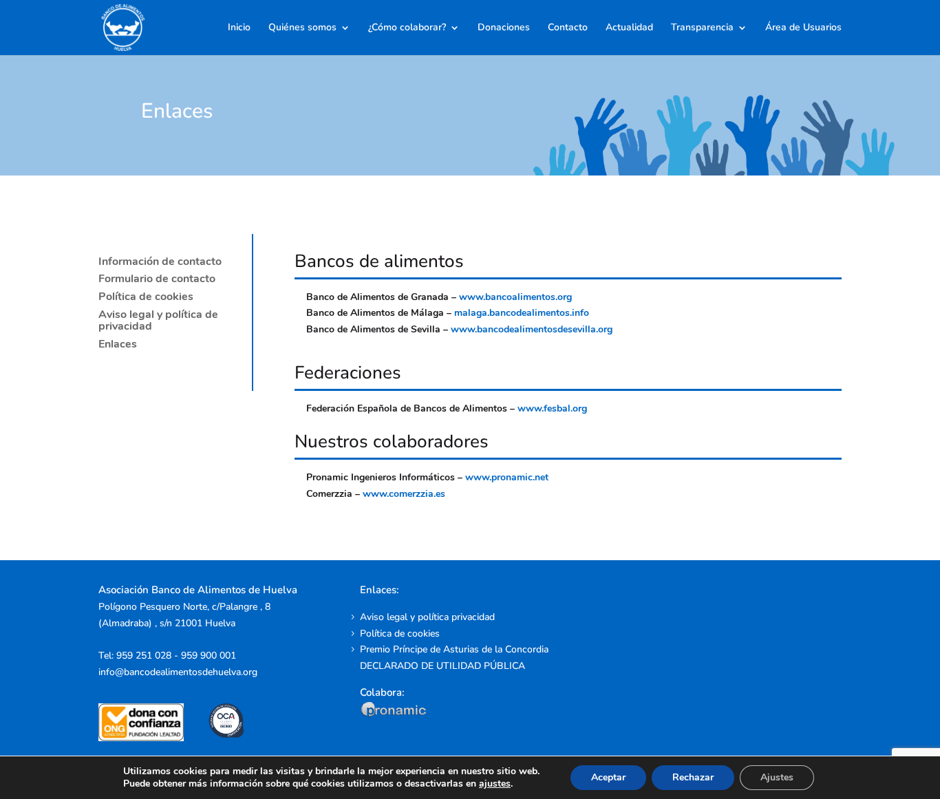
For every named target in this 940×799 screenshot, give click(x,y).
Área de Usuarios (803, 28)
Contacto (568, 28)
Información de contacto (160, 261)
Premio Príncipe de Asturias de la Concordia (454, 649)
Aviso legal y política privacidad (427, 617)
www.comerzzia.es (404, 493)
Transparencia (702, 28)
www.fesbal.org (552, 408)
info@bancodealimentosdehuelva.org (177, 672)
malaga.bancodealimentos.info (521, 312)
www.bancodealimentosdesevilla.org (531, 329)
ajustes (495, 784)
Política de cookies (145, 296)
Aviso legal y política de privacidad (158, 320)
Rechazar (693, 777)
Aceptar (608, 777)
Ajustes (776, 777)
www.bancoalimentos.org (515, 296)
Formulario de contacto (156, 278)
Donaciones (504, 28)
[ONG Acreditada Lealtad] (150, 738)
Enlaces (117, 344)
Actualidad (629, 28)
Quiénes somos (302, 28)
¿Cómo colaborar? (407, 28)
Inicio (239, 28)
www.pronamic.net (506, 477)
